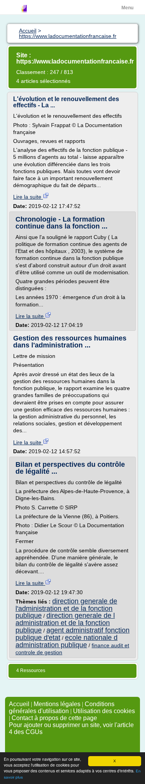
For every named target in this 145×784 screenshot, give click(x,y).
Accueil (19, 704)
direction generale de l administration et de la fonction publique (65, 623)
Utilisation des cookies (104, 711)
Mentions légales (57, 704)
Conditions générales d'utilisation (61, 707)
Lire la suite (28, 197)
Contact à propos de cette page (54, 718)
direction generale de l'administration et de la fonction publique (66, 608)
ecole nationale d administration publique (66, 641)
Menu (127, 7)
